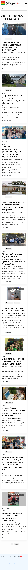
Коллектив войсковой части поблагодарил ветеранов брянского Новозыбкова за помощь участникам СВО (13, 463)
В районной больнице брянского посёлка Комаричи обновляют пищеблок (13, 206)
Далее (17, 544)
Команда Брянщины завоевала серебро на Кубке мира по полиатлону (12, 516)
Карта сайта (17, 559)
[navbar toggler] (26, 3)
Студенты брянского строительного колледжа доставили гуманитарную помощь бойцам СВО (13, 258)
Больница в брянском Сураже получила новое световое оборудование (14, 310)
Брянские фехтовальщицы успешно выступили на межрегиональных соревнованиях (13, 151)
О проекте (9, 559)
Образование (9, 402)
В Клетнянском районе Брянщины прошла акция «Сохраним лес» (13, 361)
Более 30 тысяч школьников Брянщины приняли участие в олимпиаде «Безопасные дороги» (14, 412)
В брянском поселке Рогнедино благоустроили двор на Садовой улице (13, 99)
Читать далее (6, 69)
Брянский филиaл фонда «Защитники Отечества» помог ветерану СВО (11, 46)
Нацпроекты (9, 302)
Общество (8, 38)
